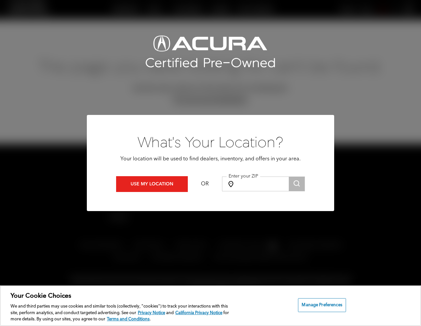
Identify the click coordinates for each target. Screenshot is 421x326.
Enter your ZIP (243, 176)
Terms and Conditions (128, 319)
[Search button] (297, 184)
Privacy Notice (151, 313)
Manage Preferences (322, 305)
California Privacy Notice (198, 313)
